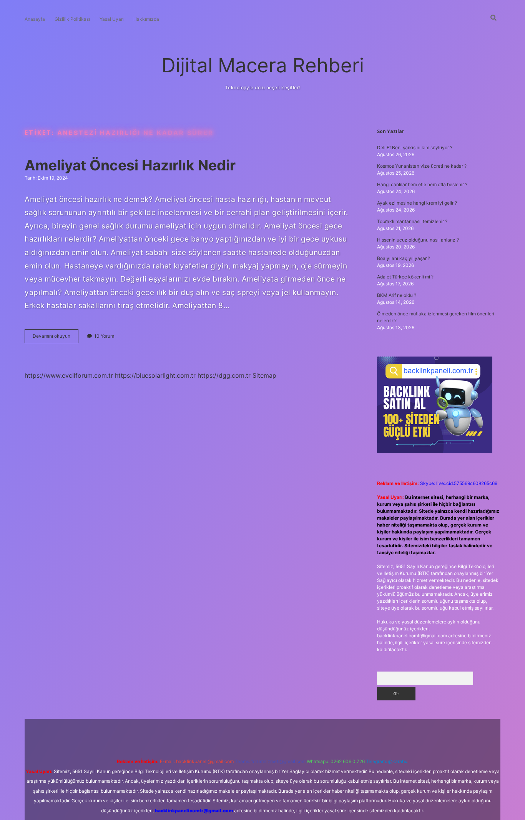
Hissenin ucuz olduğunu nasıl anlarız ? (418, 240)
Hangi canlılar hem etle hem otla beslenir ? (422, 184)
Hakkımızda (146, 19)
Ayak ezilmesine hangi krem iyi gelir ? (417, 203)
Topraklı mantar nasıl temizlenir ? (412, 221)
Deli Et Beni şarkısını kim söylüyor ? (414, 147)
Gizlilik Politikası (72, 19)
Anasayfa (35, 19)
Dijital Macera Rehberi (262, 65)
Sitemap (264, 375)
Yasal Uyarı (112, 19)
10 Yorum (104, 336)
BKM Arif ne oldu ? (396, 295)
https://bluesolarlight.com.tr (155, 375)
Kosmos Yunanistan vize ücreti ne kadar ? (422, 166)
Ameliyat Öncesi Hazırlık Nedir (130, 165)
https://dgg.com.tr (224, 375)
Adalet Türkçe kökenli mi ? (405, 277)
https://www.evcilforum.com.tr (69, 375)
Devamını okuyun (55, 338)
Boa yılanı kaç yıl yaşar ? (403, 258)
